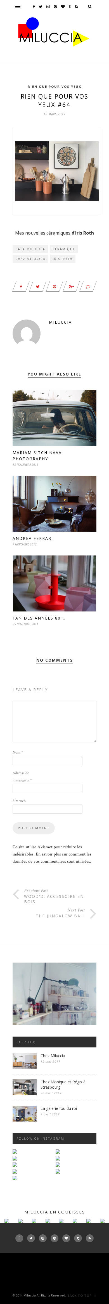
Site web (19, 800)
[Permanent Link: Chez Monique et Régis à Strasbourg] (25, 1094)
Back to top (80, 1295)
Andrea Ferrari (33, 538)
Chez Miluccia (30, 259)
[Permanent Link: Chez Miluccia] (25, 1068)
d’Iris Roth (83, 233)
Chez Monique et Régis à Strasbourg (63, 1084)
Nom (18, 752)
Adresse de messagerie (22, 777)
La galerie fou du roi (59, 1108)
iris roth (63, 259)
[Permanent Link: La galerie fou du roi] (25, 1120)
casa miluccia (30, 249)
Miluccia (60, 322)
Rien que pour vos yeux (54, 86)
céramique (64, 249)
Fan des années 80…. (39, 618)
